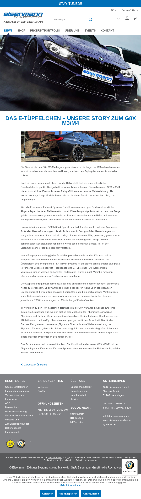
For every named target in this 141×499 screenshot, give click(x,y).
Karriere (74, 399)
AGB (7, 403)
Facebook (78, 417)
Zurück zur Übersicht (35, 364)
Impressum (11, 399)
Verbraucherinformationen (19, 415)
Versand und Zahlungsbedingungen (17, 421)
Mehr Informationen (70, 485)
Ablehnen (47, 493)
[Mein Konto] (127, 18)
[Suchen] (90, 19)
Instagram (78, 413)
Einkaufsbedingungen (17, 391)
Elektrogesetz (12, 432)
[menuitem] (73, 18)
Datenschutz (12, 407)
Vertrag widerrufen (15, 395)
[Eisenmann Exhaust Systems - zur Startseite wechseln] (23, 17)
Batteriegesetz (13, 427)
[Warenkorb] (135, 18)
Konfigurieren (91, 493)
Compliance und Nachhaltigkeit (79, 393)
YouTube (78, 422)
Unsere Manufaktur (80, 386)
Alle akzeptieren (68, 493)
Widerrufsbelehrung (16, 411)
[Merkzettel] (118, 18)
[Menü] (135, 461)
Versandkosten (55, 457)
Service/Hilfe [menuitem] (129, 10)
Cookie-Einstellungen (16, 386)
